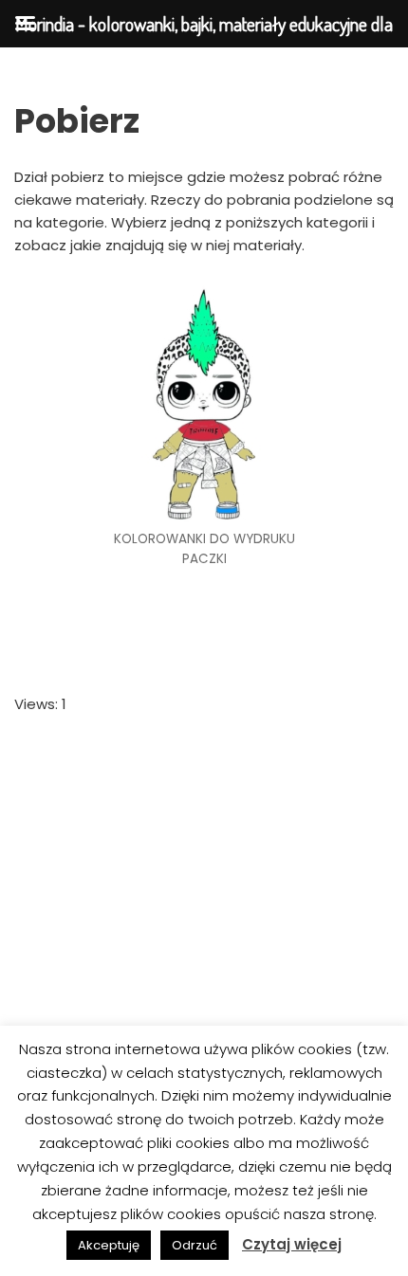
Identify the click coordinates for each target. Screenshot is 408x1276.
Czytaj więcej (292, 1244)
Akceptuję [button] (108, 1245)
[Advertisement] (204, 948)
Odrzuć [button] (194, 1245)
